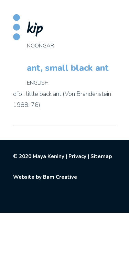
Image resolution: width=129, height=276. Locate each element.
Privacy (77, 156)
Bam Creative (60, 177)
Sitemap (101, 156)
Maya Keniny (48, 156)
